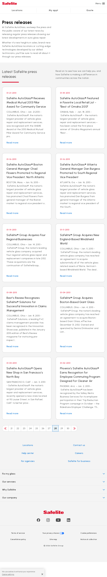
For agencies (28, 461)
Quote (89, 10)
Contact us (79, 445)
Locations (17, 10)
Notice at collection (89, 539)
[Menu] (103, 3)
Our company (9, 497)
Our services (9, 481)
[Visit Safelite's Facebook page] (38, 521)
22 (18, 428)
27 (49, 428)
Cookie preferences (89, 533)
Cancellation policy (18, 539)
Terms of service (18, 533)
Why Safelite (9, 489)
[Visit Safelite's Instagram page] (48, 521)
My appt (53, 10)
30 (68, 428)
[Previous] (5, 428)
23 (24, 428)
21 (12, 428)
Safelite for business (79, 461)
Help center (28, 453)
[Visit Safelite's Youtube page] (58, 521)
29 (61, 428)
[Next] (74, 428)
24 (30, 428)
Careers (79, 453)
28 (55, 428)
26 (43, 428)
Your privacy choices (50, 533)
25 (36, 428)
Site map (53, 539)
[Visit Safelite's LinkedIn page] (68, 521)
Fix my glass (8, 473)
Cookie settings (8, 574)
